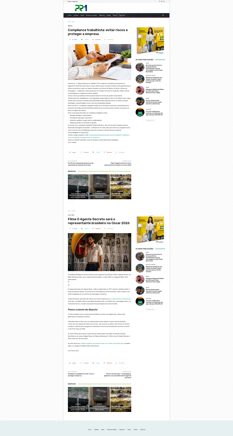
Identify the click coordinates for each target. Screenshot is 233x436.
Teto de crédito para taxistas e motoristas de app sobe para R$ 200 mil (154, 113)
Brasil (73, 21)
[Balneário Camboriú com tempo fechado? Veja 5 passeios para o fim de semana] (140, 79)
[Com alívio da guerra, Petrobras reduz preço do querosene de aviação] (78, 186)
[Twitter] (164, 1)
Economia (148, 109)
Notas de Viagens (150, 75)
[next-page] (72, 202)
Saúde (147, 98)
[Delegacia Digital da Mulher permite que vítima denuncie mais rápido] (140, 90)
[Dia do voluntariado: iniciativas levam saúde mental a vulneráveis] (140, 101)
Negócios (78, 191)
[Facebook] (160, 1)
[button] (163, 15)
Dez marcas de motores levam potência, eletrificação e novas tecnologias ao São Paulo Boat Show (154, 68)
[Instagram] (162, 1)
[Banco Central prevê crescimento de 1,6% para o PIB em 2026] (99, 186)
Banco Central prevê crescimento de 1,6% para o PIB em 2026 (99, 195)
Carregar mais (149, 120)
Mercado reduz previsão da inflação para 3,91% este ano (121, 195)
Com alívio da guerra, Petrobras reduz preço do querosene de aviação (78, 195)
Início (69, 21)
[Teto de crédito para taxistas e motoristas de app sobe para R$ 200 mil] (140, 112)
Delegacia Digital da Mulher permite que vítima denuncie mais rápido (155, 91)
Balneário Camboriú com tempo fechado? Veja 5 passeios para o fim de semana (154, 80)
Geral (147, 63)
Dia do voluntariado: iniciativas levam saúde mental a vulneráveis (154, 102)
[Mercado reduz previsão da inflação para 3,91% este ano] (120, 186)
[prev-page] (69, 202)
